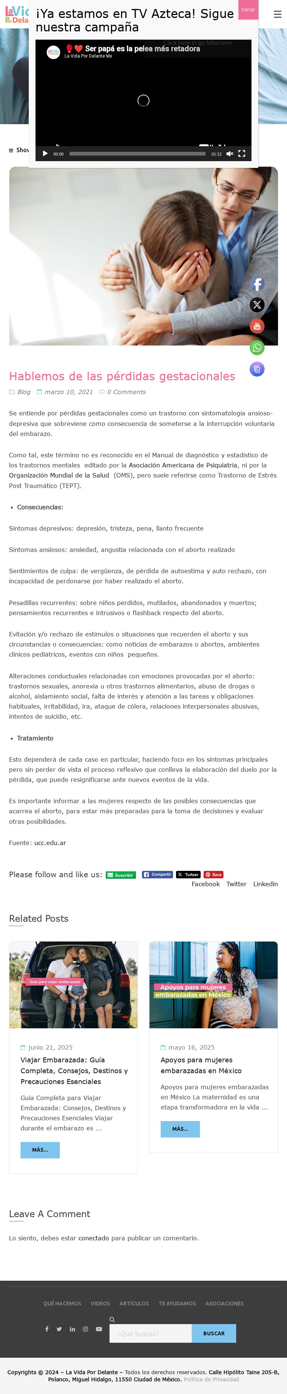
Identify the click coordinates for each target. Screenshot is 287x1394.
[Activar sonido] (230, 153)
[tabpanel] (73, 1057)
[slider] (138, 154)
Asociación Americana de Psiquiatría (183, 465)
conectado (93, 1237)
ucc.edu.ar (50, 842)
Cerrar (248, 9)
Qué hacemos (62, 1304)
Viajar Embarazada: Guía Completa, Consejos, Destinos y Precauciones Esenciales (74, 1071)
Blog (23, 391)
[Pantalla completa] (242, 153)
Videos (100, 1304)
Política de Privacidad (211, 1379)
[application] (143, 100)
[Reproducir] (45, 153)
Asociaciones (225, 1304)
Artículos (134, 1304)
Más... (40, 1150)
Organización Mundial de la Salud (59, 475)
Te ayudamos (177, 1304)
